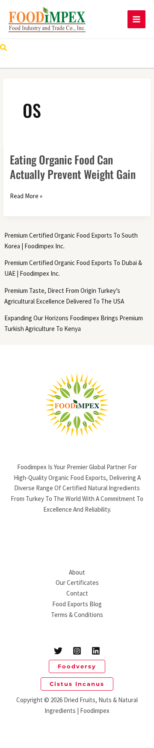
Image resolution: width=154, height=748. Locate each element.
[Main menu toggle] (136, 19)
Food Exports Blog (77, 604)
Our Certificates (77, 582)
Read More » (26, 196)
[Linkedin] (96, 651)
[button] (4, 48)
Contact (77, 593)
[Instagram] (77, 651)
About (77, 572)
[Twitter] (58, 651)
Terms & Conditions (77, 615)
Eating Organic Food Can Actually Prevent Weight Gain (73, 166)
